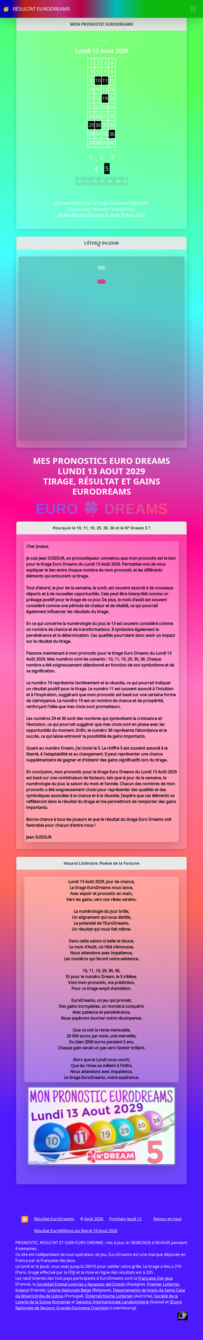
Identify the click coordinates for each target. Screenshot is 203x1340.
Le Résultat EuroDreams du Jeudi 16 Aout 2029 (101, 215)
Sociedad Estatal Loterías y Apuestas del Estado (81, 1284)
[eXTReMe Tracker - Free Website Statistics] (183, 1315)
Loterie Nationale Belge (69, 1290)
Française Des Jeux (155, 1278)
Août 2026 (93, 1219)
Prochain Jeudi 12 (125, 1219)
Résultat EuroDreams (54, 1219)
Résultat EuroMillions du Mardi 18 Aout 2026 (75, 1230)
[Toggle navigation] (193, 9)
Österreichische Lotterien (109, 1296)
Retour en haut (167, 1219)
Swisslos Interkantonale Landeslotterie (112, 1302)
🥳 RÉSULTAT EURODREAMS (36, 8)
